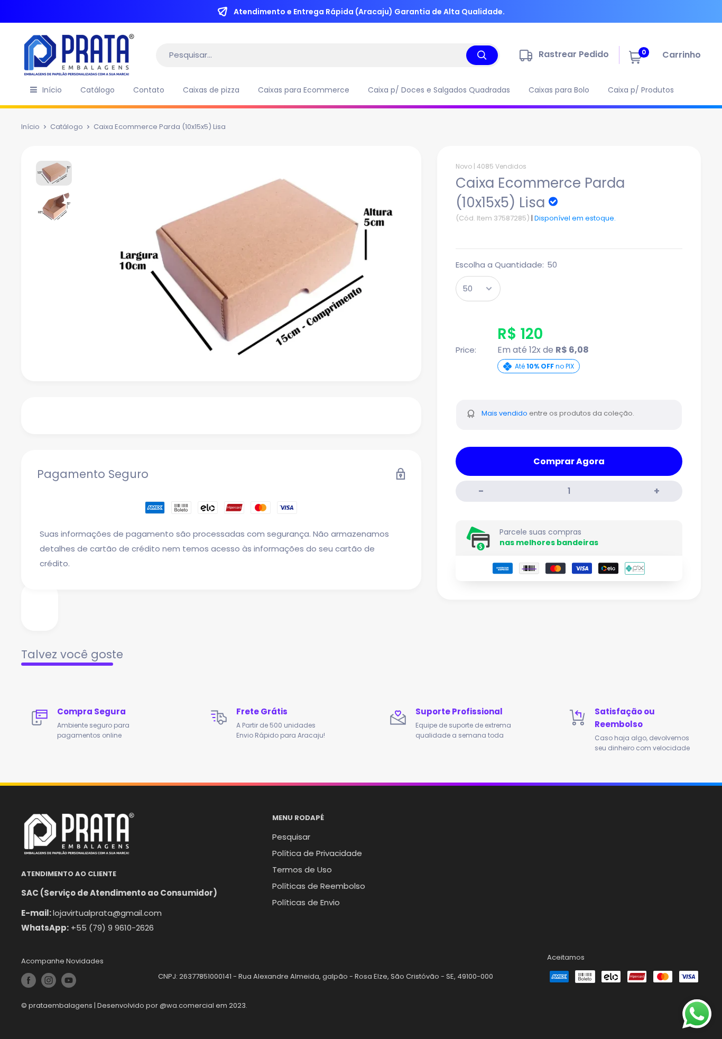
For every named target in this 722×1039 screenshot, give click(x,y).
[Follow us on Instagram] (48, 980)
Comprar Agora (569, 461)
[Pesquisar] (482, 55)
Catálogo (97, 90)
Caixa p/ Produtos (641, 90)
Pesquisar (291, 836)
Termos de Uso (302, 869)
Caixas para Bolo (559, 90)
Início (52, 90)
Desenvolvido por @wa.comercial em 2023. (172, 1005)
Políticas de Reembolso (318, 885)
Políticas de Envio (306, 902)
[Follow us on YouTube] (68, 980)
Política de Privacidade (317, 853)
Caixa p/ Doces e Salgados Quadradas (439, 90)
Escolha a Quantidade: (506, 264)
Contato (148, 90)
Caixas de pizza (211, 90)
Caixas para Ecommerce (303, 90)
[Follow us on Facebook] (28, 980)
